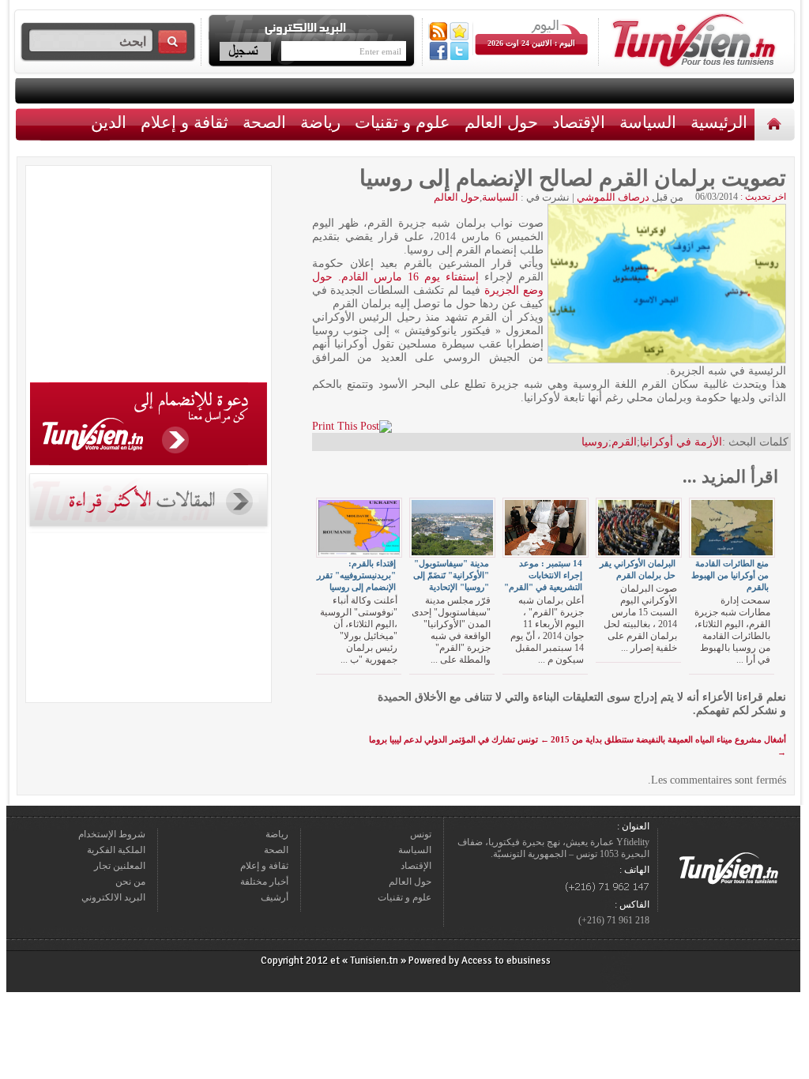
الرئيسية (776, 124)
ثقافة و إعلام (184, 122)
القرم (624, 442)
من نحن (130, 881)
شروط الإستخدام (111, 834)
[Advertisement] (148, 276)
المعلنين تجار (119, 865)
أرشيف (274, 897)
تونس (420, 834)
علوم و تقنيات (402, 122)
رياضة (320, 122)
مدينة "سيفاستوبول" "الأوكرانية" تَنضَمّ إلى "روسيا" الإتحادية (451, 575)
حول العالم (501, 122)
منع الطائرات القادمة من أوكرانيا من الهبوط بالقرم (730, 575)
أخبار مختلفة (264, 881)
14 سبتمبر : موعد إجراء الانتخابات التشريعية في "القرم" (543, 575)
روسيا (594, 442)
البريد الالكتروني (113, 897)
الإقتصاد (578, 122)
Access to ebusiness (506, 960)
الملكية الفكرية (116, 849)
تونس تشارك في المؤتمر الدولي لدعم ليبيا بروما (459, 739)
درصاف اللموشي (613, 197)
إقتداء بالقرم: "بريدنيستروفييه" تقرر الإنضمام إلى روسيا (356, 575)
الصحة (264, 122)
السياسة (647, 122)
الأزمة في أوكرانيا (681, 442)
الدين (108, 122)
